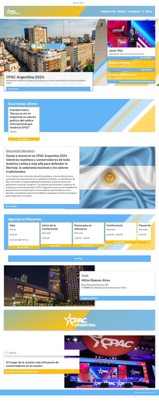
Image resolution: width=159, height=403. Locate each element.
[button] (131, 81)
